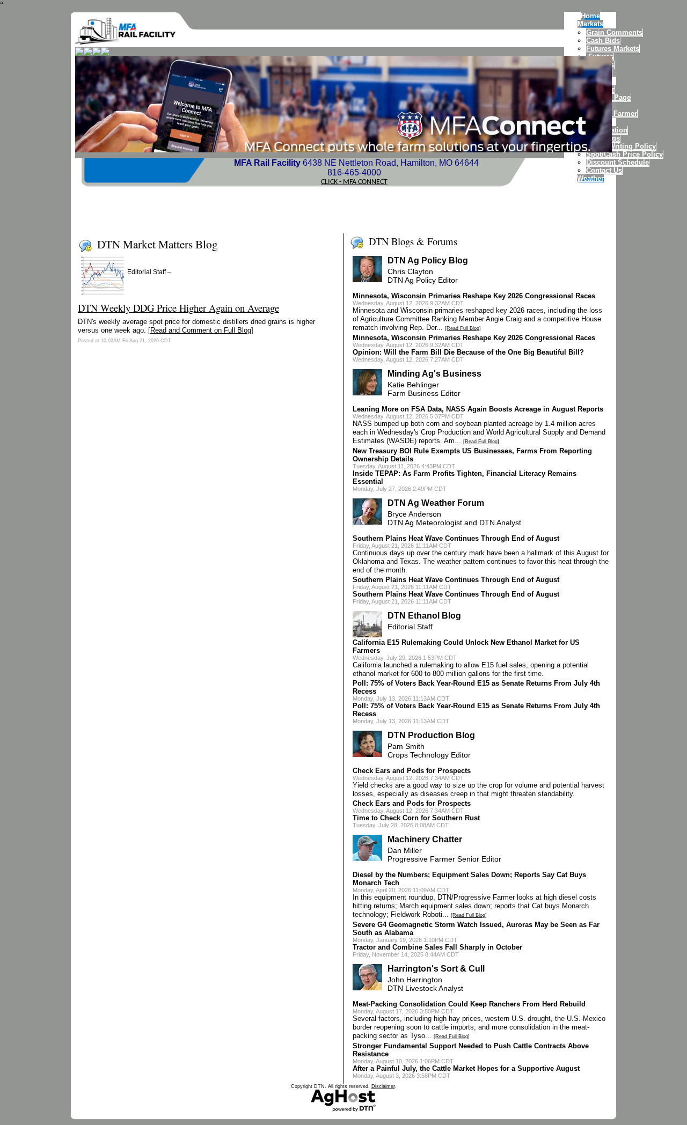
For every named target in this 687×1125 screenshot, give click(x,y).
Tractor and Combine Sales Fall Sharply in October (437, 947)
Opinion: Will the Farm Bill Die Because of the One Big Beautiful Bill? (468, 352)
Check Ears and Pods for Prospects (412, 771)
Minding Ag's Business (434, 373)
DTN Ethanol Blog (424, 615)
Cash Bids (603, 40)
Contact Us (604, 170)
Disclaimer (383, 1086)
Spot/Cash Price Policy (624, 154)
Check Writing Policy (621, 146)
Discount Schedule (617, 162)
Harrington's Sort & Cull (436, 968)
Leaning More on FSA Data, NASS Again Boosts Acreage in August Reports (478, 409)
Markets (590, 24)
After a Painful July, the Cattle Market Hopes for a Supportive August (466, 1068)
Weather (590, 178)
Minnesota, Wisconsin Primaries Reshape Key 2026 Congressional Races (474, 296)
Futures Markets (612, 49)
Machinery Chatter (425, 839)
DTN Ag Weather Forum (436, 503)
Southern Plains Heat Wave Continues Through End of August (456, 538)
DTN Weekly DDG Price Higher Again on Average (178, 307)
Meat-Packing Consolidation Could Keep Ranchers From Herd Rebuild (469, 1004)
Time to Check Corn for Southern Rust (416, 818)
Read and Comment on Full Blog (200, 330)
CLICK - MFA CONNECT (354, 182)
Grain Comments (614, 32)
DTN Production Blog (431, 735)
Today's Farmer (611, 113)
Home (590, 16)
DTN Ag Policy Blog (428, 260)
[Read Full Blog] (463, 328)
